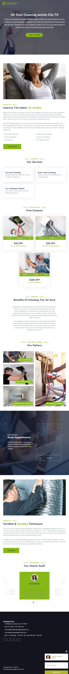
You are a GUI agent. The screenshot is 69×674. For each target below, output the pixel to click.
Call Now (8, 238)
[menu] (66, 3)
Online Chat (56, 672)
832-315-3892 (35, 35)
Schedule (19, 238)
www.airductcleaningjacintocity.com (15, 632)
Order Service (12, 147)
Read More (11, 550)
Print (29, 238)
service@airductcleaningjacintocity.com (17, 630)
